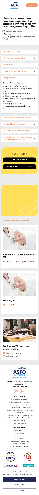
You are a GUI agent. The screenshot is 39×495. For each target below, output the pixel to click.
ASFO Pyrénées (20, 430)
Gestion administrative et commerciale (20, 410)
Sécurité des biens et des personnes (20, 415)
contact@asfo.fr (19, 386)
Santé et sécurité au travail (20, 402)
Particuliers (20, 433)
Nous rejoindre (20, 443)
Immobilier (20, 412)
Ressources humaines (20, 399)
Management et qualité (20, 405)
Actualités (20, 438)
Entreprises (20, 436)
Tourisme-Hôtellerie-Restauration (20, 418)
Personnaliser (19, 485)
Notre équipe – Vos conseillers (20, 441)
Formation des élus (20, 420)
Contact (31, 5)
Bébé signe (9, 301)
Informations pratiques (20, 446)
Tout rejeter (19, 490)
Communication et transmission (20, 407)
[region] (19, 481)
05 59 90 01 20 (19, 385)
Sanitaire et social (20, 423)
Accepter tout (19, 479)
